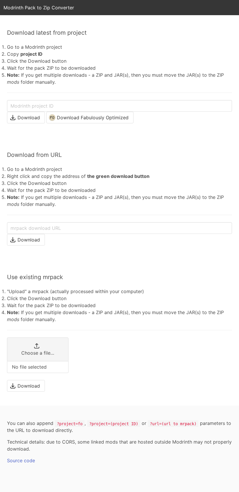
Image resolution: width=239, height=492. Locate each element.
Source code (21, 460)
